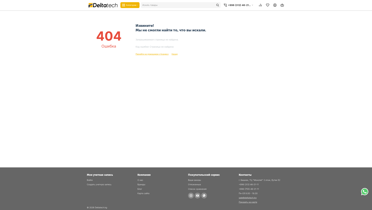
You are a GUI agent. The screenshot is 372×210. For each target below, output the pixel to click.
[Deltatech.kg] (102, 5)
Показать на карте (248, 202)
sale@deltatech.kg (248, 197)
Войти (90, 180)
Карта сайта (143, 193)
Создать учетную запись (99, 184)
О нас (140, 180)
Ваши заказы (194, 180)
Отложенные (194, 184)
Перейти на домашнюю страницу (152, 54)
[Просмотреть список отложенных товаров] (268, 5)
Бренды (141, 184)
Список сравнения (197, 189)
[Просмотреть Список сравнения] (260, 5)
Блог (139, 189)
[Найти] (217, 5)
